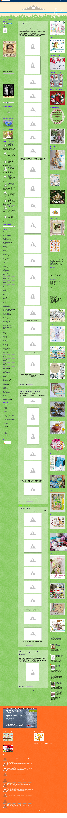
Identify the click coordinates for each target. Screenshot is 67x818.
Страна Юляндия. (54, 644)
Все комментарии (8, 443)
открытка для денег (6, 321)
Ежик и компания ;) (54, 654)
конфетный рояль (6, 285)
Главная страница (32, 690)
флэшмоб (4, 383)
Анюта (51, 264)
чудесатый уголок (54, 674)
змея (4, 266)
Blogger (45, 810)
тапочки (4, 361)
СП (3, 356)
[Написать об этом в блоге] (29, 384)
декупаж (4, 251)
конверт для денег (6, 278)
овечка (4, 317)
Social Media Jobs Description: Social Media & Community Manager (56, 638)
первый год (5, 329)
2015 (5, 407)
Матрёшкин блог (54, 664)
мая (6, 427)
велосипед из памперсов (7, 242)
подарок (4, 337)
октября (6, 412)
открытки (5, 322)
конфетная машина (6, 282)
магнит (4, 293)
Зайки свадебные (24, 508)
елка (4, 259)
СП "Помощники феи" (59, 655)
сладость (5, 352)
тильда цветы (5, 369)
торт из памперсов (6, 372)
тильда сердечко (6, 367)
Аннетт (51, 261)
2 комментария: (22, 686)
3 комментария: (22, 384)
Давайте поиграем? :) (11, 198)
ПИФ (4, 332)
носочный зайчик (6, 313)
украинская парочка (6, 379)
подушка (4, 340)
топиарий (5, 371)
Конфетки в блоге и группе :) (12, 788)
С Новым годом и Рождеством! (58, 683)
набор (4, 302)
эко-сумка (4, 395)
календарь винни (6, 271)
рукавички (5, 345)
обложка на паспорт (6, 314)
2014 (5, 408)
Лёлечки (51, 269)
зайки (4, 262)
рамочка (4, 341)
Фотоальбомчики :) (10, 762)
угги (4, 376)
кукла (4, 289)
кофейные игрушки (6, 287)
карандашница (5, 273)
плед (4, 333)
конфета (4, 279)
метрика (4, 297)
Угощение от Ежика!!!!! (11, 167)
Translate (10, 103)
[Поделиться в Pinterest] (32, 384)
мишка (4, 298)
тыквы (4, 375)
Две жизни (57, 692)
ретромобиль (5, 344)
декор (4, 250)
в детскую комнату (6, 239)
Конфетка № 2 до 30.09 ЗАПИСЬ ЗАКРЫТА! (11, 184)
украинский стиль (6, 380)
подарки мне (5, 336)
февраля (6, 432)
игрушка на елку (6, 269)
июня (6, 426)
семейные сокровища (6, 351)
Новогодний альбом (6, 306)
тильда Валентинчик (6, 365)
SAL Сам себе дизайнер (7, 399)
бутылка (4, 238)
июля (6, 424)
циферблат (5, 388)
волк (4, 243)
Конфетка (5, 281)
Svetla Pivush (52, 263)
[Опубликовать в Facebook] (31, 384)
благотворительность (7, 235)
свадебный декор (6, 348)
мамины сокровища (6, 295)
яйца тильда (5, 396)
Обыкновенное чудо (25, 656)
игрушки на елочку (6, 270)
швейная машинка (6, 392)
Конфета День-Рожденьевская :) (10, 144)
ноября (6, 411)
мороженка (5, 301)
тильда (4, 364)
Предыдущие (45, 690)
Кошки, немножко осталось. (58, 646)
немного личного (6, 305)
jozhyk (10, 28)
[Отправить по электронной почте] (28, 384)
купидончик (5, 290)
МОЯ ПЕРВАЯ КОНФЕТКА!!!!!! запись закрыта (11, 176)
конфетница (5, 283)
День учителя (5, 255)
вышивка (4, 246)
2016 (5, 405)
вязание (4, 247)
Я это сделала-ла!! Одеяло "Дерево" (58, 666)
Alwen (51, 256)
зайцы (4, 263)
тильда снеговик (6, 368)
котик (4, 286)
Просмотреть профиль (7, 37)
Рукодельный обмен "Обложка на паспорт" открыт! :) (11, 207)
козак (4, 277)
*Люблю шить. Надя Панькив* (56, 691)
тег (4, 363)
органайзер (5, 318)
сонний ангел (5, 355)
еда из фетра (5, 258)
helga (51, 273)
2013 (5, 435)
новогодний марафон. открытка (8, 309)
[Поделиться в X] (30, 384)
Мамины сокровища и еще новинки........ (32, 391)
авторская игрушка (54, 681)
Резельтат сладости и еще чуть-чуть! (11, 215)
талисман (5, 360)
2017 (5, 404)
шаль (4, 391)
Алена (51, 274)
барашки (4, 234)
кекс (4, 274)
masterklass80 (52, 259)
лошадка (4, 291)
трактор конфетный (6, 373)
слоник (4, 353)
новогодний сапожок (6, 310)
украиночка (5, 377)
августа (6, 423)
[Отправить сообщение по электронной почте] (26, 384)
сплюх (4, 357)
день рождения (5, 254)
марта (6, 430)
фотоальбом (5, 384)
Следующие (20, 690)
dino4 (39, 810)
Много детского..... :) (26, 23)
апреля (6, 429)
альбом (4, 231)
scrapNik (51, 258)
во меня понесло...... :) (11, 159)
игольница (5, 267)
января (6, 433)
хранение (4, 387)
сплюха (4, 359)
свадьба (4, 349)
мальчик (4, 294)
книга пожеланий (6, 275)
